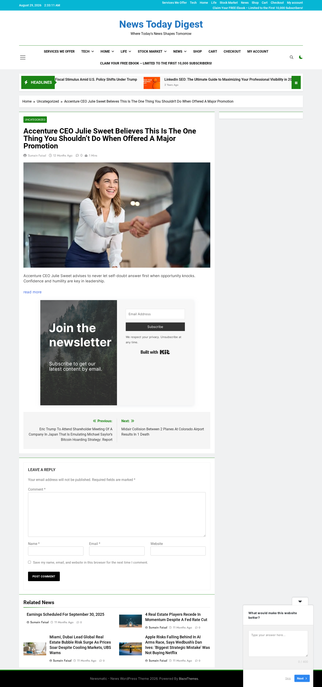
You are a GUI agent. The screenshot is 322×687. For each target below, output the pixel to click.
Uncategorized (35, 119)
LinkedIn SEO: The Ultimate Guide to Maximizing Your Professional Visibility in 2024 (202, 79)
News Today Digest (161, 24)
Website (156, 544)
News (245, 2)
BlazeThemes (188, 678)
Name (34, 544)
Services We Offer (174, 2)
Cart (265, 2)
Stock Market (229, 2)
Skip (288, 678)
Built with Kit (155, 352)
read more (32, 292)
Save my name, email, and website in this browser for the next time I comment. (90, 562)
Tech (193, 2)
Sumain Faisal (37, 155)
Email (94, 544)
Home (204, 2)
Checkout (277, 2)
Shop (255, 2)
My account (295, 2)
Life (214, 2)
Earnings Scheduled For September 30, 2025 (65, 614)
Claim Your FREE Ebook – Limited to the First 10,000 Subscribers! (258, 8)
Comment (37, 489)
